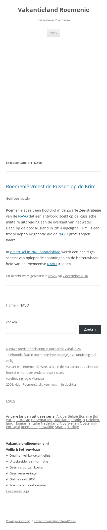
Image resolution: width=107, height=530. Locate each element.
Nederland (50, 423)
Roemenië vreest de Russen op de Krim (51, 186)
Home (11, 305)
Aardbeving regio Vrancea (25, 378)
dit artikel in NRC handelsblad (35, 251)
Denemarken (42, 419)
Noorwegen (69, 423)
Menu (53, 32)
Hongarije (22, 423)
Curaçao (23, 419)
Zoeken (11, 322)
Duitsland (62, 419)
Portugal (13, 426)
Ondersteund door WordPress (55, 521)
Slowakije (46, 426)
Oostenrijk (88, 423)
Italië (36, 423)
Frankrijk (78, 419)
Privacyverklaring (18, 521)
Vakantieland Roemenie (53, 10)
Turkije (73, 426)
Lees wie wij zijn (17, 491)
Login (10, 401)
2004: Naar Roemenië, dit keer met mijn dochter (41, 384)
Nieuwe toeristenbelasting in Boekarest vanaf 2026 (43, 348)
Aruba (61, 416)
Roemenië (29, 426)
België (73, 416)
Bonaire (85, 416)
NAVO (23, 216)
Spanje (60, 426)
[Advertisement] (53, 92)
